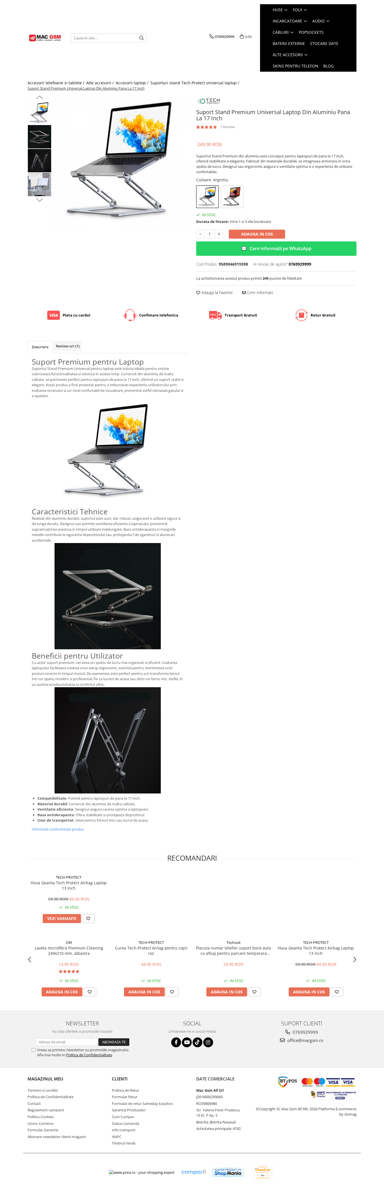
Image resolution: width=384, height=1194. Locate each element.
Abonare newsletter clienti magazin (57, 1136)
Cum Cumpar (123, 1116)
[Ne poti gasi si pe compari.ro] (193, 1172)
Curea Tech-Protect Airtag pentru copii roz (151, 950)
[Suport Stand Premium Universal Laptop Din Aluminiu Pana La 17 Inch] (121, 162)
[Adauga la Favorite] (88, 918)
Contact (34, 1103)
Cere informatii (259, 292)
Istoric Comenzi (40, 1123)
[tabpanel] (121, 162)
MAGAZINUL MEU (45, 1079)
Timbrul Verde (123, 1143)
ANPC (116, 1136)
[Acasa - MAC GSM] (45, 38)
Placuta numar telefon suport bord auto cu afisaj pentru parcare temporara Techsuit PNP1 (233, 950)
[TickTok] (197, 1042)
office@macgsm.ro (304, 1040)
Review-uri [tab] (68, 346)
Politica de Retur (125, 1090)
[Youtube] (187, 1042)
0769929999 (305, 1032)
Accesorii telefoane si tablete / (56, 82)
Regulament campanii (46, 1109)
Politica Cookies (41, 1116)
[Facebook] (176, 1042)
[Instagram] (208, 1042)
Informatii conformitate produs (58, 829)
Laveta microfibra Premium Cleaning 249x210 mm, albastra (69, 950)
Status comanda (125, 1123)
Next (39, 199)
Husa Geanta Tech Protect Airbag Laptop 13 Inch (69, 885)
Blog (328, 66)
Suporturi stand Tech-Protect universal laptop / (195, 82)
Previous (39, 98)
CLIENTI (120, 1079)
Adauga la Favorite (216, 292)
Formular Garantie (43, 1129)
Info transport (123, 1129)
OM (69, 942)
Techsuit (234, 942)
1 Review (227, 126)
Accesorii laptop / (133, 82)
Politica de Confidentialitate (89, 1054)
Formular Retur (124, 1096)
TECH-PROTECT (69, 877)
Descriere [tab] (40, 346)
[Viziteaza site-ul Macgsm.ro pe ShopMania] (228, 1172)
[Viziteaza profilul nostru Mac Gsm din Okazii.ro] (262, 1172)
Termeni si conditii (43, 1090)
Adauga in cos (257, 234)
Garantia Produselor (129, 1109)
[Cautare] (142, 38)
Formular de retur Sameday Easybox (142, 1103)
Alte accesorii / (100, 82)
